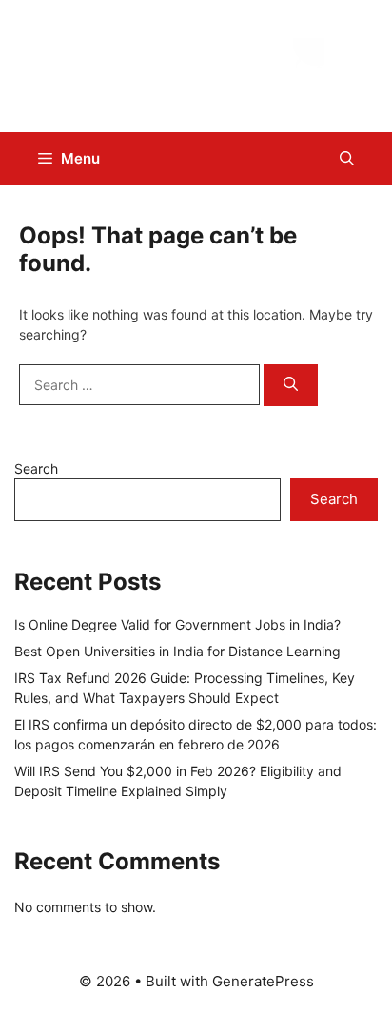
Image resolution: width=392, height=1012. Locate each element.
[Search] (291, 385)
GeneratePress (263, 981)
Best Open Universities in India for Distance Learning (177, 651)
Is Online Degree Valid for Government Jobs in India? (177, 624)
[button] (347, 158)
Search (36, 468)
